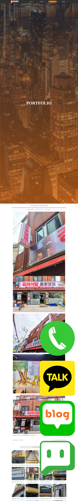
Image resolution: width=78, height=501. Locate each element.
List (12, 443)
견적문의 (63, 1)
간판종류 (41, 1)
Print (64, 437)
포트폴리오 (52, 1)
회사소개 (31, 1)
